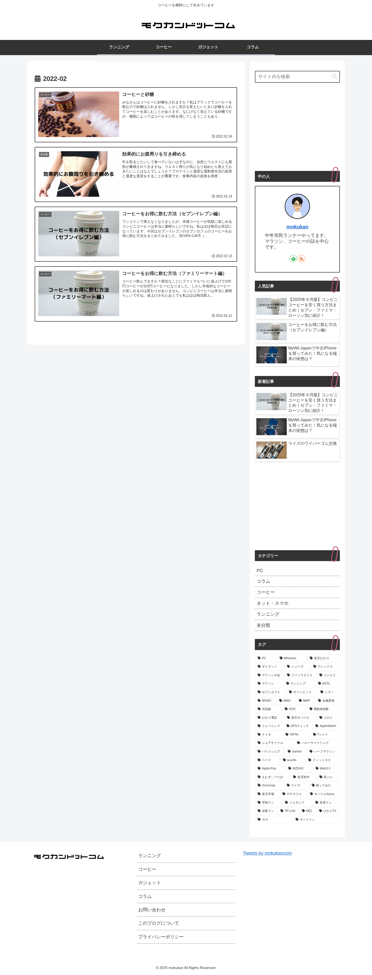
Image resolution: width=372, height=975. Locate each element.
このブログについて (158, 923)
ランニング (149, 855)
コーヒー (147, 869)
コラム (145, 896)
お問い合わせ (152, 909)
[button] (334, 76)
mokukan (297, 227)
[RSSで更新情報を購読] (301, 258)
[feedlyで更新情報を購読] (293, 258)
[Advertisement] (297, 127)
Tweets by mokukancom (267, 853)
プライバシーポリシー (161, 936)
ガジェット (149, 882)
